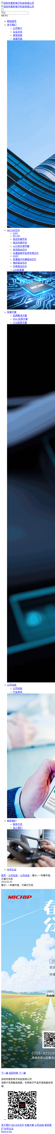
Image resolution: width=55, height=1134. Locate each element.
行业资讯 (17, 692)
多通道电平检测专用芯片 (26, 253)
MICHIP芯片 (13, 230)
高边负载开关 (20, 242)
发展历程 (17, 39)
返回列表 (13, 1073)
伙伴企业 (11, 869)
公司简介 (17, 28)
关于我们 (11, 25)
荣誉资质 (17, 35)
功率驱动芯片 (20, 266)
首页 (3, 875)
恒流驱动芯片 (20, 249)
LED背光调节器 (21, 246)
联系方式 (17, 824)
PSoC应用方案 (20, 319)
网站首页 (11, 21)
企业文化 (17, 32)
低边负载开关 (20, 239)
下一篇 (4, 1073)
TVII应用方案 (20, 322)
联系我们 (11, 821)
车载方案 (11, 312)
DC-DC (16, 236)
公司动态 (11, 685)
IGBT (15, 256)
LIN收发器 (18, 270)
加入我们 (17, 828)
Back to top (6, 1131)
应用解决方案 (20, 315)
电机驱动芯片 (20, 263)
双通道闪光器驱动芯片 (24, 259)
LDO (15, 233)
